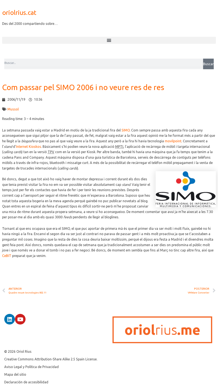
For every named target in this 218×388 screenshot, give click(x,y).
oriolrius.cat (19, 12)
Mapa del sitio (15, 374)
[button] (109, 40)
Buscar (208, 64)
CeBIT (6, 256)
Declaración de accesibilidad (26, 382)
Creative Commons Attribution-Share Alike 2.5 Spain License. (50, 359)
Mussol (13, 109)
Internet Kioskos (28, 146)
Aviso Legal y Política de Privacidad (31, 367)
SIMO (126, 130)
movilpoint (173, 141)
